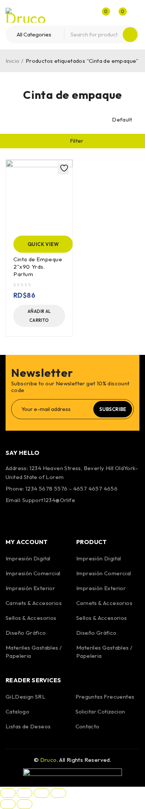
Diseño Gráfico (26, 632)
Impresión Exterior (30, 588)
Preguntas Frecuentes (105, 696)
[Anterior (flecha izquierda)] (8, 804)
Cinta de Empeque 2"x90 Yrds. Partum (37, 267)
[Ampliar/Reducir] (8, 793)
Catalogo (17, 711)
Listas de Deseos (28, 726)
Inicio (12, 60)
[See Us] (52, 517)
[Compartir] (41, 793)
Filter (77, 140)
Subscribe (112, 409)
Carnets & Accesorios (34, 602)
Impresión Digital (28, 558)
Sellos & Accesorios (31, 617)
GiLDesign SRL (25, 696)
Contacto (87, 726)
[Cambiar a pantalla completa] (24, 793)
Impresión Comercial (33, 573)
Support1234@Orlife (48, 500)
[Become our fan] (13, 517)
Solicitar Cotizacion (100, 711)
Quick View (43, 244)
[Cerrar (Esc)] (58, 793)
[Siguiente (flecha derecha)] (24, 804)
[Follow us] (32, 517)
